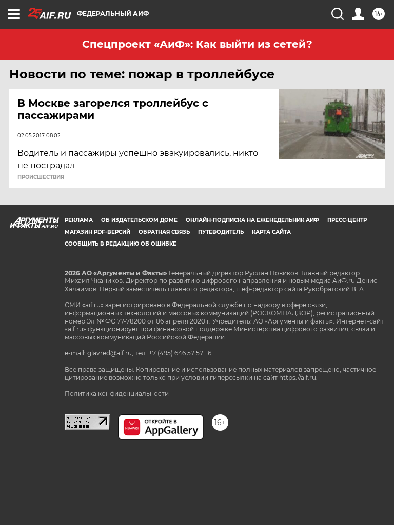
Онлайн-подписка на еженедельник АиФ (252, 220)
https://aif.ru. (298, 377)
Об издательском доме (139, 220)
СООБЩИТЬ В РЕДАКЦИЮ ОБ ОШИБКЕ (120, 243)
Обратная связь (164, 232)
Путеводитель (221, 232)
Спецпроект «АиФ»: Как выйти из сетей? (197, 44)
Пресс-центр (347, 220)
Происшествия (40, 177)
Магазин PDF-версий (97, 232)
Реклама (79, 220)
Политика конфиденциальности (117, 393)
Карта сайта (271, 232)
